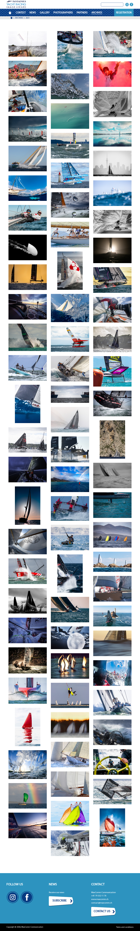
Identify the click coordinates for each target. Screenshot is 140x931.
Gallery (45, 12)
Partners (82, 12)
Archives (96, 12)
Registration (124, 12)
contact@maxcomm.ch (101, 903)
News (33, 12)
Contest (21, 12)
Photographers (63, 12)
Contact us (102, 911)
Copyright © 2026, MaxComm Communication (24, 927)
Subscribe (59, 900)
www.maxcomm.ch (99, 899)
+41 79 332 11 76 (98, 896)
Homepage (11, 12)
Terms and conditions (125, 927)
